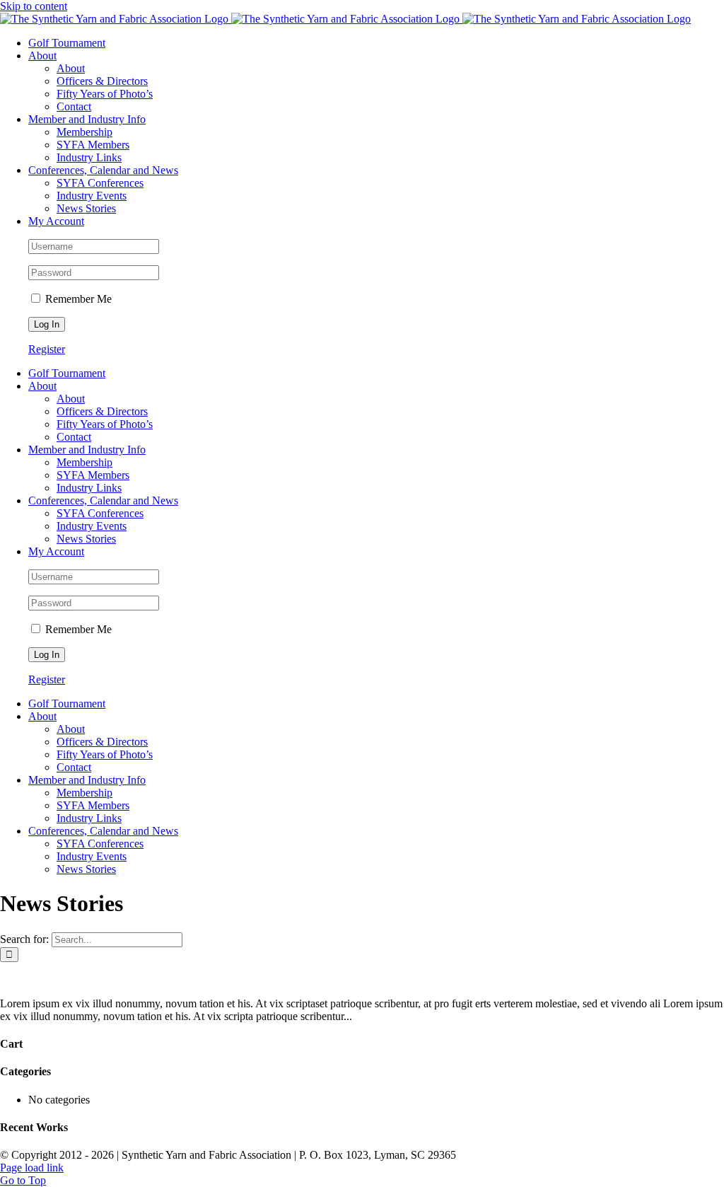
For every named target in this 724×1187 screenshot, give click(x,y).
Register (46, 349)
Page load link (32, 1168)
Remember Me (77, 299)
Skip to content (33, 6)
